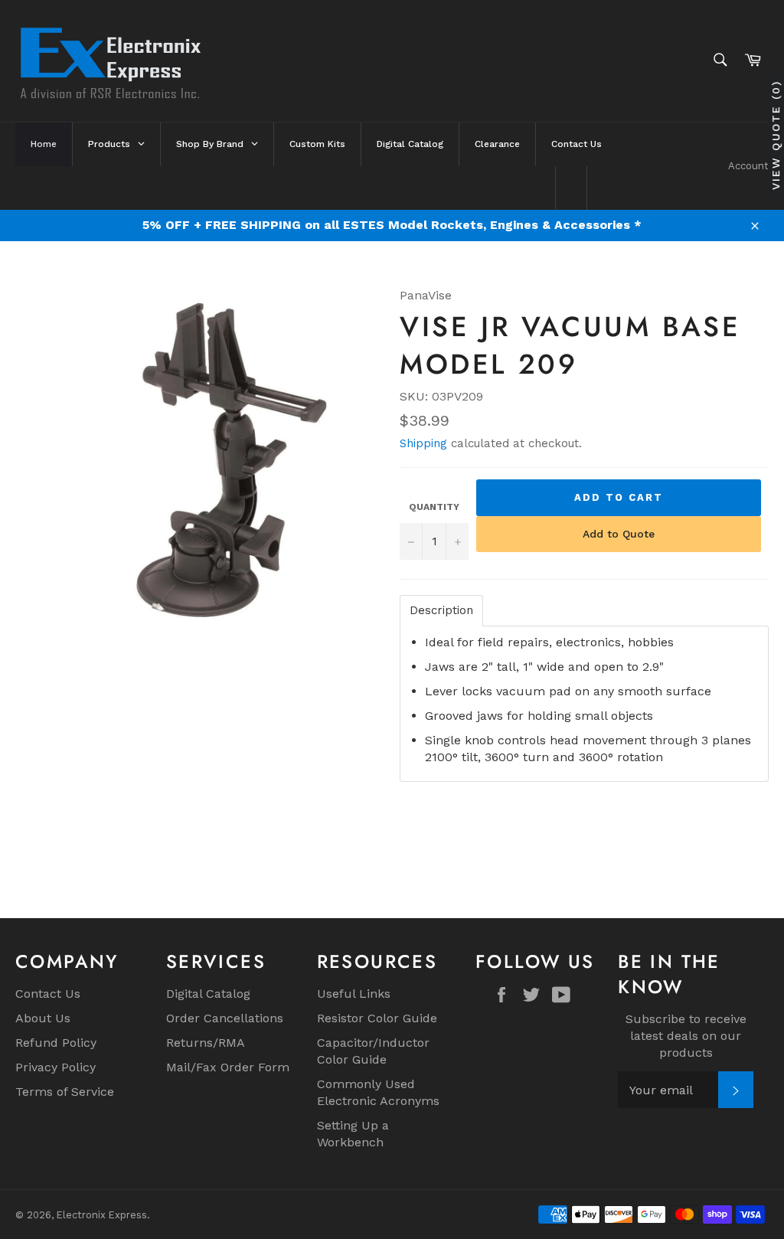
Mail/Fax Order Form (227, 1067)
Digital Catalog (208, 993)
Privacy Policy (55, 1067)
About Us (42, 1018)
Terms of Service (64, 1091)
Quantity (434, 507)
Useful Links (353, 993)
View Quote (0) (775, 135)
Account (748, 166)
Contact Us (47, 993)
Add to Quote (619, 534)
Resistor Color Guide (377, 1018)
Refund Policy (55, 1042)
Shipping (423, 443)
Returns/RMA (205, 1042)
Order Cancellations (224, 1018)
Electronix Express (102, 1215)
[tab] (441, 610)
